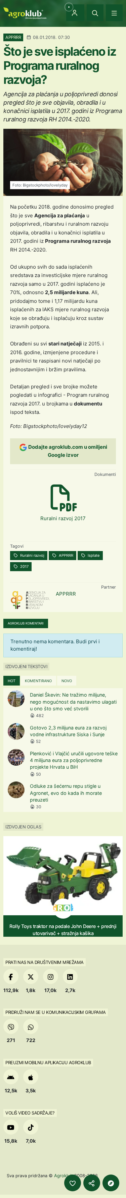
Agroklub (63, 1175)
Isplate (93, 555)
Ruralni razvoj (31, 555)
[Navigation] (114, 12)
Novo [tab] (66, 680)
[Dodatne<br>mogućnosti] (110, 1183)
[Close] (95, 12)
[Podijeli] (91, 1183)
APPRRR (65, 555)
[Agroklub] (24, 12)
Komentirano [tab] (38, 680)
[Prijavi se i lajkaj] (72, 1183)
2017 (24, 566)
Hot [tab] (11, 680)
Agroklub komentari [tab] (26, 623)
